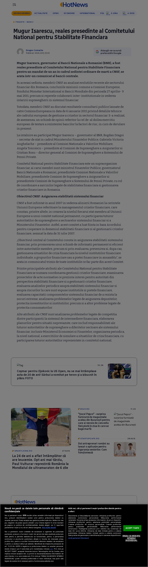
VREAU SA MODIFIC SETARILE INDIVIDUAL (131, 538)
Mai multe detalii (49, 527)
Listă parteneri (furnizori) (78, 538)
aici (51, 549)
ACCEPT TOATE (132, 528)
